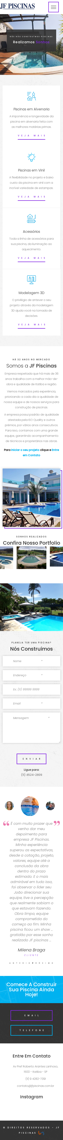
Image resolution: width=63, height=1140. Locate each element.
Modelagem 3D (31, 293)
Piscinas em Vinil (31, 170)
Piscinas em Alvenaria (31, 109)
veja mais (32, 135)
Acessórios (31, 231)
